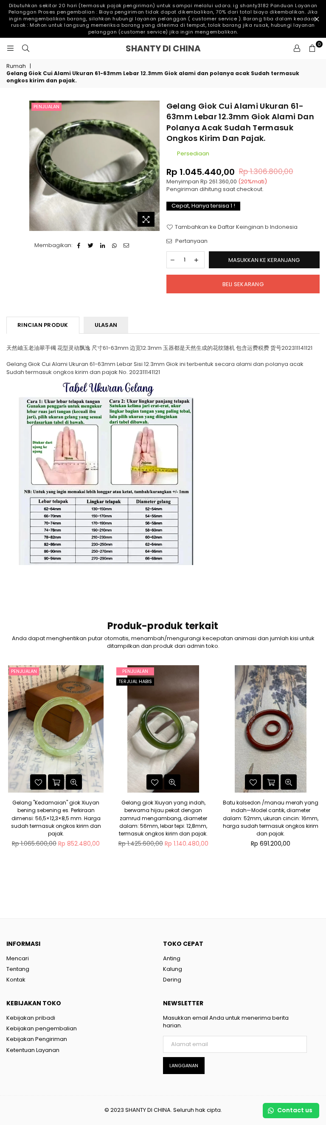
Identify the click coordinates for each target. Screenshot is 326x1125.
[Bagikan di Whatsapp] (115, 245)
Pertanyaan (191, 241)
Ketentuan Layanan (32, 1050)
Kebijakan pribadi (30, 1018)
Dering (172, 980)
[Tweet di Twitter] (91, 245)
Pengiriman (182, 189)
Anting (171, 958)
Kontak (15, 980)
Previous (9, 770)
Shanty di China (181, 48)
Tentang (17, 969)
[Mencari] (25, 48)
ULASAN (106, 325)
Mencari (17, 958)
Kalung (172, 969)
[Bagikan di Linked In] (103, 245)
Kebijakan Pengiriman (36, 1039)
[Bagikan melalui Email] (127, 245)
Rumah (16, 66)
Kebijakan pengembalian (41, 1028)
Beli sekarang (243, 284)
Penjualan (46, 106)
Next (316, 770)
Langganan (183, 1065)
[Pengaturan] (296, 48)
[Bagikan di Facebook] (79, 245)
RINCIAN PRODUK (42, 325)
